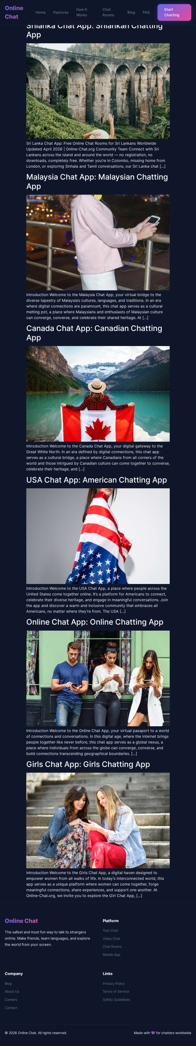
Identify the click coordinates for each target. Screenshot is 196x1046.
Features (61, 12)
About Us (12, 991)
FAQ (146, 12)
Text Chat (110, 930)
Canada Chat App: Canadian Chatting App (94, 333)
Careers (11, 999)
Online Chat (14, 12)
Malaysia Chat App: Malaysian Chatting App (97, 181)
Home (41, 12)
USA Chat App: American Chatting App (96, 479)
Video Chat (111, 938)
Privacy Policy (114, 983)
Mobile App (111, 954)
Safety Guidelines (116, 999)
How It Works (81, 12)
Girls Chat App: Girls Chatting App (88, 764)
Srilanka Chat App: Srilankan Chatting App (94, 30)
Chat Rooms (108, 12)
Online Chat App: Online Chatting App (94, 622)
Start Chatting (171, 12)
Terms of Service (116, 991)
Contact (11, 1008)
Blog (131, 12)
